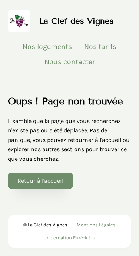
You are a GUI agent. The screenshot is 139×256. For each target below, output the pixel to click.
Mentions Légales (96, 224)
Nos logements (47, 46)
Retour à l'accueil (40, 180)
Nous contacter (69, 61)
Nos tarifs (100, 46)
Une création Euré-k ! (66, 237)
